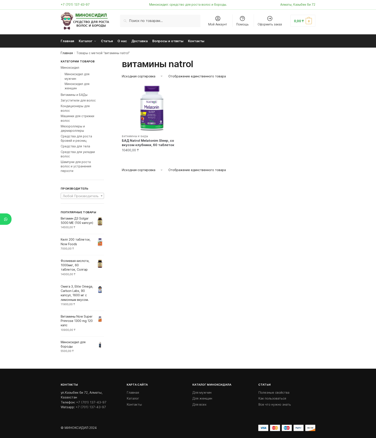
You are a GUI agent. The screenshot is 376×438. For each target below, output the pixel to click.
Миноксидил (70, 67)
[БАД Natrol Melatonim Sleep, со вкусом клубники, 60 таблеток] (152, 108)
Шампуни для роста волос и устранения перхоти (76, 166)
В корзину (152, 159)
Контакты (134, 404)
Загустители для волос (78, 100)
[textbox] (82, 196)
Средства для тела (75, 146)
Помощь (242, 24)
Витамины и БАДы (135, 136)
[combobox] (82, 196)
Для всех (199, 404)
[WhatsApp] (6, 219)
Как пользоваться (272, 398)
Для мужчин (202, 392)
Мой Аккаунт (217, 24)
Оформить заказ (270, 24)
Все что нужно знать (274, 404)
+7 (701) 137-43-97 (75, 4)
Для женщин (202, 398)
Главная (67, 53)
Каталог (133, 398)
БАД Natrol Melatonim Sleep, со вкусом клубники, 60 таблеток (148, 142)
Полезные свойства (273, 392)
